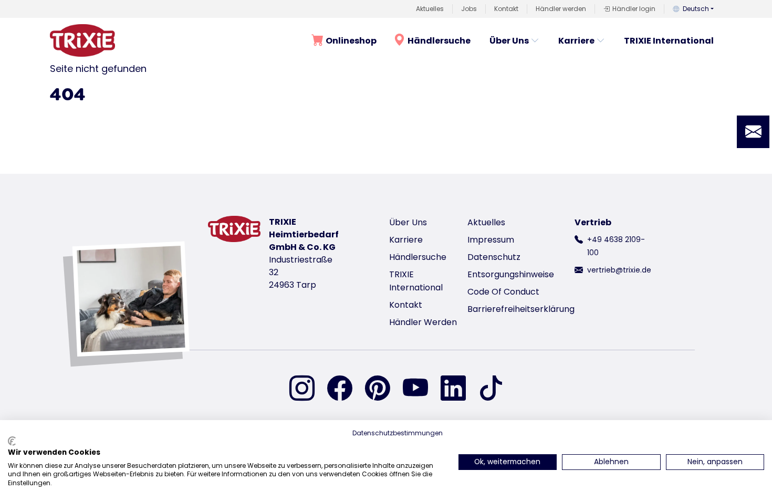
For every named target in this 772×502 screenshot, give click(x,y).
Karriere (576, 41)
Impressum (490, 240)
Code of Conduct (503, 292)
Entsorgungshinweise (510, 274)
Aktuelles (430, 8)
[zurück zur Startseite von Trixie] (82, 40)
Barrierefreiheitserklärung (521, 309)
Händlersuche (439, 41)
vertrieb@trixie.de (619, 270)
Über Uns (509, 41)
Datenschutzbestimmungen (397, 432)
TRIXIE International (669, 41)
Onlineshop (351, 41)
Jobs (469, 8)
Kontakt (506, 8)
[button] (753, 132)
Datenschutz (493, 257)
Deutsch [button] (696, 8)
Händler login (633, 8)
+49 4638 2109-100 (616, 246)
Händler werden (561, 8)
